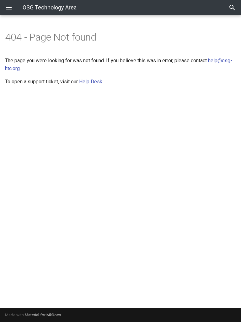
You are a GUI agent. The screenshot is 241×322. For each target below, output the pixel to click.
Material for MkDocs (43, 315)
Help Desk (90, 82)
